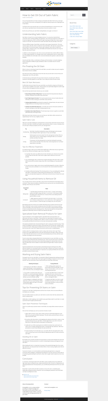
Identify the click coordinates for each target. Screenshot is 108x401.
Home (22, 8)
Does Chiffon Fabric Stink (75, 26)
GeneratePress (61, 399)
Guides (44, 8)
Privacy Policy (47, 390)
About (27, 8)
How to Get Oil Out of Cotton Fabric (30, 377)
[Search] (84, 15)
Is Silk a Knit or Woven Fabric (76, 36)
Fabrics (32, 8)
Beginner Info (38, 8)
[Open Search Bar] (86, 8)
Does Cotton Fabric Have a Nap (76, 31)
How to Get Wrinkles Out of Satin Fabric (31, 375)
